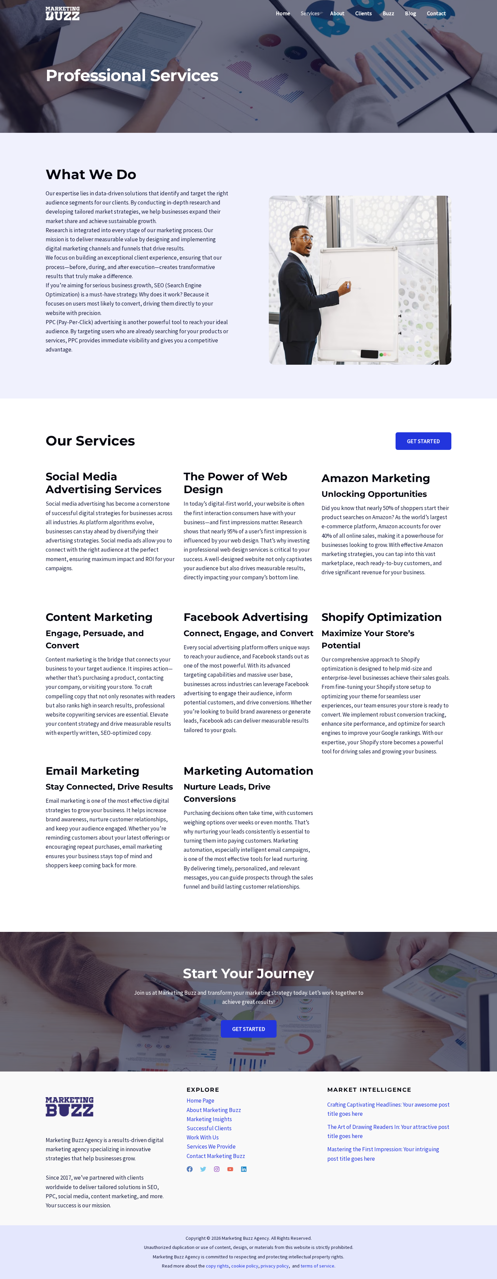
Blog (410, 13)
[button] (423, 441)
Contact (436, 13)
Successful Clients (209, 1128)
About (337, 13)
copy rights (217, 1266)
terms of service (317, 1266)
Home (283, 13)
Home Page (200, 1100)
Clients (363, 13)
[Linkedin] (244, 1169)
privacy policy (275, 1266)
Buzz (388, 13)
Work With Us (203, 1137)
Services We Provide (211, 1146)
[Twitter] (203, 1169)
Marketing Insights (209, 1119)
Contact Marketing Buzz (216, 1156)
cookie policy (244, 1266)
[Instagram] (217, 1169)
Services (310, 13)
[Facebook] (190, 1169)
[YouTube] (230, 1169)
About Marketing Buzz (214, 1110)
